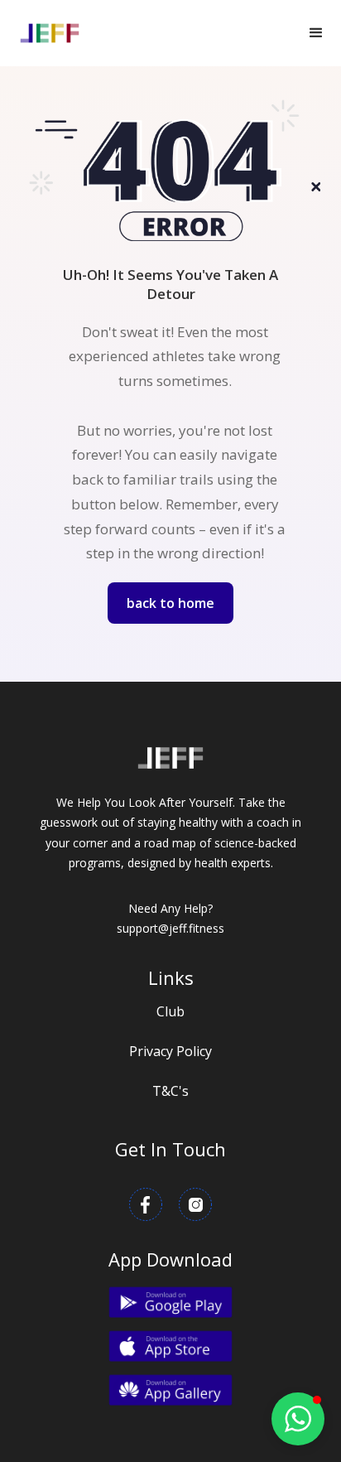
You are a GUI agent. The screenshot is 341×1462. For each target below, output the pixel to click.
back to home (170, 603)
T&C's (170, 1091)
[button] (316, 33)
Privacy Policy (170, 1051)
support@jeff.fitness (170, 928)
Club (170, 1011)
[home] (50, 33)
